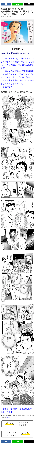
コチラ (8, 417)
